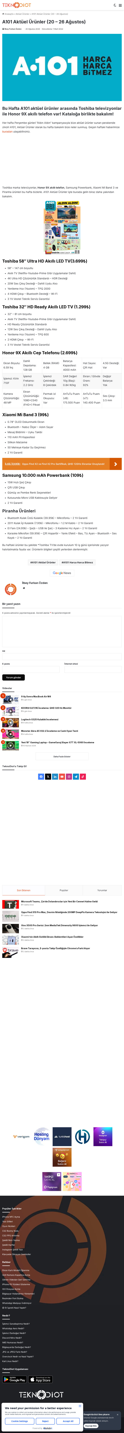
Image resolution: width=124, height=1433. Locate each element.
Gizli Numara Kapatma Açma (16, 1275)
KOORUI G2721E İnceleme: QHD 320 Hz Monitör (46, 708)
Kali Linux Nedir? (10, 1361)
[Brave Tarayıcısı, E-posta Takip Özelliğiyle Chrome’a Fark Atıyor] (10, 952)
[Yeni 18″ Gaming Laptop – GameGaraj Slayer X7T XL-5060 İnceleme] (10, 745)
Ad (3, 651)
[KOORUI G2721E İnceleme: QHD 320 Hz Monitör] (10, 711)
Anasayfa (8, 14)
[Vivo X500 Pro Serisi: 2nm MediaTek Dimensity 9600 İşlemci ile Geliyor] (10, 928)
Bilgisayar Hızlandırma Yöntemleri (18, 1294)
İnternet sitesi (71, 664)
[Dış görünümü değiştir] (114, 6)
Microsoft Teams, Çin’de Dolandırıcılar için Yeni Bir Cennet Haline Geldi (59, 901)
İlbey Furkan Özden (13, 29)
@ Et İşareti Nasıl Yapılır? (14, 1308)
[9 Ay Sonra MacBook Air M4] (10, 699)
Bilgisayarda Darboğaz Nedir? (16, 1347)
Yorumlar (102, 890)
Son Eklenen (23, 890)
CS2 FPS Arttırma (10, 1235)
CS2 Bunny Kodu (10, 1231)
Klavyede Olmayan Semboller (16, 1254)
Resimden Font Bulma (12, 1298)
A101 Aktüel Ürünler (44, 562)
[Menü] (120, 6)
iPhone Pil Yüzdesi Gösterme (16, 1284)
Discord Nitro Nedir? (12, 1338)
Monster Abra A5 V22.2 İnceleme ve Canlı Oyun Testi (49, 731)
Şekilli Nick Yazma (11, 1240)
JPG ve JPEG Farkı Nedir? (14, 1352)
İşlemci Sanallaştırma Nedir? (16, 1324)
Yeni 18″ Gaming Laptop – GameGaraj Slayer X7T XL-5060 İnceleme (57, 742)
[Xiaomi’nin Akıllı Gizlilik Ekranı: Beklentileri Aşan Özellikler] (10, 940)
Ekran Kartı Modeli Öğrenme (15, 1270)
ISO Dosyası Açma (11, 1289)
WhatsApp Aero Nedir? (13, 1328)
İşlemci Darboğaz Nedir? (14, 1333)
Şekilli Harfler (8, 1245)
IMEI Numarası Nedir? (12, 1342)
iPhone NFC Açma (11, 1217)
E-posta (6, 664)
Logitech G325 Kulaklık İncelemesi (39, 719)
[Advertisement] (62, 159)
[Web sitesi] (24, 588)
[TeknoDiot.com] (16, 5)
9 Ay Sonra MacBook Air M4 (36, 696)
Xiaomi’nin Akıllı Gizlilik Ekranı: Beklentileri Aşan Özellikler (52, 937)
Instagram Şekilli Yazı (12, 1249)
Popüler (64, 890)
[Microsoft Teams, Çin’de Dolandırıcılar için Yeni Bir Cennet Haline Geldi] (10, 904)
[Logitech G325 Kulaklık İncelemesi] (10, 722)
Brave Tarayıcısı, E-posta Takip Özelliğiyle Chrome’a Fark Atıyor (55, 948)
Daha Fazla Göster (62, 756)
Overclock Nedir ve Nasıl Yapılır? (18, 1356)
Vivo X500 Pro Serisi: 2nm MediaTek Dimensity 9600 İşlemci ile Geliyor (59, 925)
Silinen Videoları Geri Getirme (16, 1279)
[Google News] (62, 573)
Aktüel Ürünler (22, 14)
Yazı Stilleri (7, 1221)
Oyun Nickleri (8, 1226)
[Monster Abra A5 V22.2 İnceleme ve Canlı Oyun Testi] (10, 734)
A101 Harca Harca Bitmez (78, 562)
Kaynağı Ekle (91, 1426)
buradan (7, 131)
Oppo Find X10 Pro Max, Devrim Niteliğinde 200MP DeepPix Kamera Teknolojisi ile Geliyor (69, 912)
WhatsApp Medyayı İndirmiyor (16, 1303)
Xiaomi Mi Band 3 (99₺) (25, 414)
